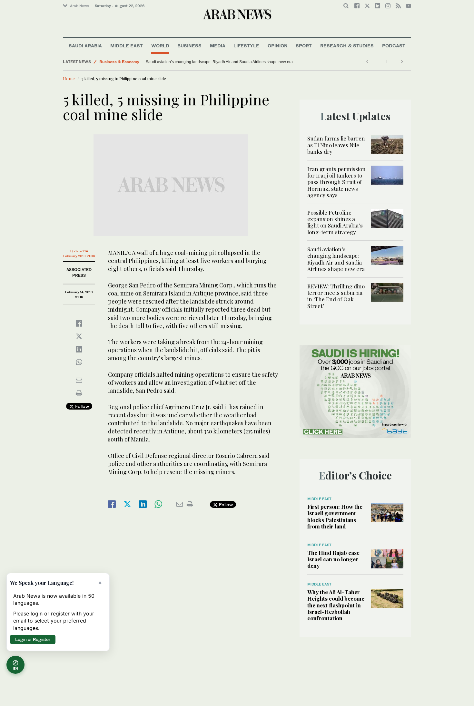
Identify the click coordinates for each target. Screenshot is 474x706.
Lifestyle (246, 45)
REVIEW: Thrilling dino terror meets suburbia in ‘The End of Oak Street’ (158, 62)
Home (69, 78)
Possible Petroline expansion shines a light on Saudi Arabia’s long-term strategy (335, 222)
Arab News (79, 6)
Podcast (393, 45)
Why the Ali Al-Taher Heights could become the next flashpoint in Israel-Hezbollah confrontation (335, 605)
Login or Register (32, 639)
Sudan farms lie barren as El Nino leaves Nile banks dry (336, 145)
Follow (81, 406)
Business (189, 45)
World (160, 45)
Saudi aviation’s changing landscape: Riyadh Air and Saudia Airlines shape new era (229, 62)
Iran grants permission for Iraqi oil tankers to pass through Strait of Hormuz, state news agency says (336, 182)
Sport (304, 45)
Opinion (278, 45)
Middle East (126, 45)
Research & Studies (347, 45)
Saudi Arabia (85, 45)
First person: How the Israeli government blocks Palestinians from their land (334, 516)
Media (217, 45)
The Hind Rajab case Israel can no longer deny (333, 559)
